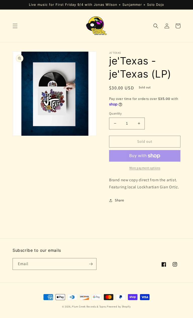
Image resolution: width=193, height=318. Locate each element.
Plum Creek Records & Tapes (89, 306)
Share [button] (119, 200)
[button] (15, 25)
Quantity (115, 113)
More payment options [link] (144, 168)
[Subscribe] (90, 264)
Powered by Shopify (119, 306)
